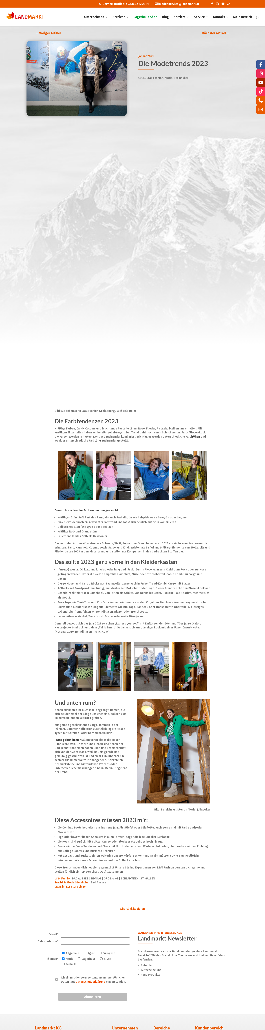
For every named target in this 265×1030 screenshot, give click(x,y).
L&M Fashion (63, 878)
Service (199, 17)
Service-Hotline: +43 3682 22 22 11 (126, 4)
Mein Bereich (242, 17)
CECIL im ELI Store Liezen (71, 886)
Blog (165, 17)
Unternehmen (94, 17)
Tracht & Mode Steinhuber (72, 882)
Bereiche (118, 17)
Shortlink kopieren (132, 908)
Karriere (180, 17)
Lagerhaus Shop (145, 17)
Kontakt (219, 17)
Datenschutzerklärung (90, 981)
